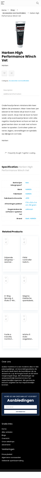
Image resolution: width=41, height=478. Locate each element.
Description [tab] (8, 90)
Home (4, 10)
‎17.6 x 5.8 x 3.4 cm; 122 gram (31, 203)
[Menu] (2, 3)
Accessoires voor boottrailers (14, 13)
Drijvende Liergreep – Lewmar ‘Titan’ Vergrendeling (10, 263)
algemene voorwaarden (11, 457)
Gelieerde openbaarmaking (12, 460)
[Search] (37, 3)
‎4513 (27, 198)
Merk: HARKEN (31, 218)
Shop (13, 10)
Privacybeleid (7, 454)
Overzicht (5, 438)
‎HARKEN (28, 189)
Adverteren (6, 445)
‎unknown (29, 209)
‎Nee (27, 183)
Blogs (4, 435)
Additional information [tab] (12, 94)
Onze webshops (8, 441)
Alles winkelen (7, 432)
